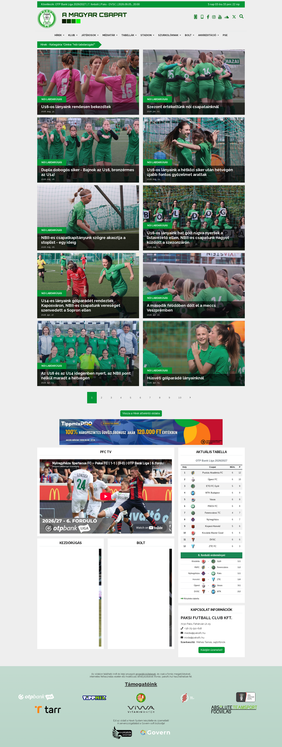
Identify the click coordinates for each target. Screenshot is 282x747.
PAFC (197, 567)
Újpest (197, 585)
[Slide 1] (64, 642)
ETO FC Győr (212, 486)
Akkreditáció (207, 35)
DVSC (112, 4)
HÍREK (58, 35)
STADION (146, 35)
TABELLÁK (128, 35)
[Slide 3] (76, 642)
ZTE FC (212, 546)
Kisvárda (196, 561)
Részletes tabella (191, 598)
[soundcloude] (226, 17)
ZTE (219, 579)
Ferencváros (222, 567)
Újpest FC (212, 479)
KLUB (72, 35)
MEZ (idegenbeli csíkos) (141, 630)
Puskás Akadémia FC (212, 472)
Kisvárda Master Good (212, 533)
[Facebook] (208, 17)
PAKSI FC (213, 506)
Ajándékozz (70, 630)
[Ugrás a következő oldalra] (190, 397)
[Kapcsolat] (202, 17)
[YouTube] (220, 17)
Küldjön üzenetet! (212, 649)
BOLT (188, 35)
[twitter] (234, 17)
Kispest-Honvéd (212, 526)
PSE (225, 35)
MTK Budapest (212, 493)
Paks (104, 4)
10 (179, 397)
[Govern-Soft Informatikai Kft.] (155, 732)
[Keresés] (241, 17)
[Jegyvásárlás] (195, 17)
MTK (219, 591)
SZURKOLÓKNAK (168, 35)
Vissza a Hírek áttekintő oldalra (141, 413)
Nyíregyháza (213, 519)
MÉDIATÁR (109, 35)
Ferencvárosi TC (212, 513)
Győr (219, 561)
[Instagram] (214, 17)
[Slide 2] (70, 642)
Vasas (213, 499)
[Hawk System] (122, 732)
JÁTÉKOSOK (89, 35)
